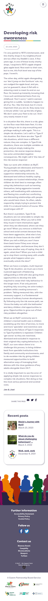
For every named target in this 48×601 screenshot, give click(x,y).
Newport (24, 553)
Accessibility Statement (24, 514)
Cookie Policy (24, 519)
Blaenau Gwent (24, 546)
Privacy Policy (24, 516)
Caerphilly (24, 548)
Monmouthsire (24, 551)
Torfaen (24, 556)
